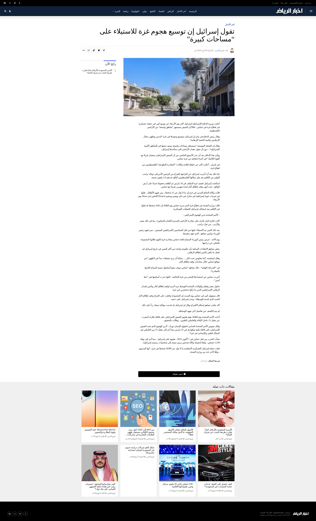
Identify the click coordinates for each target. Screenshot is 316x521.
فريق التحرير (219, 50)
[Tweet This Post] (99, 50)
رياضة (125, 11)
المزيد (117, 11)
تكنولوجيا (135, 11)
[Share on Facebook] (104, 50)
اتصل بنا (275, 3)
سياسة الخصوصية (296, 3)
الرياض (170, 11)
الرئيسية (193, 11)
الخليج (152, 11)
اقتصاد (161, 11)
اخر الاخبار (181, 11)
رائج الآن (203, 361)
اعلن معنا (284, 3)
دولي (144, 11)
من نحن (308, 3)
